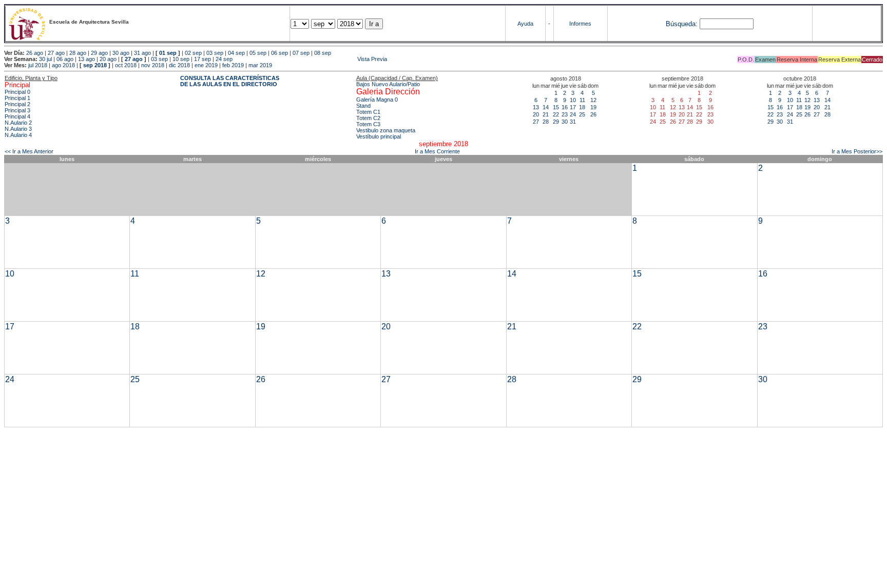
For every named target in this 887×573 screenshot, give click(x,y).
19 (593, 107)
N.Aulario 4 (18, 135)
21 (546, 114)
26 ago (34, 53)
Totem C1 (368, 112)
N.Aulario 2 (18, 123)
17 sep (202, 59)
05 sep (257, 53)
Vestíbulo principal (378, 136)
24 (573, 114)
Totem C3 (368, 124)
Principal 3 (17, 110)
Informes (580, 24)
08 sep (322, 53)
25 (582, 114)
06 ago (64, 59)
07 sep (301, 53)
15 (556, 107)
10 (573, 100)
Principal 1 (17, 98)
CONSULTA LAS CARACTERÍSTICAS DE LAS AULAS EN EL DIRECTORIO (229, 81)
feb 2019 (233, 65)
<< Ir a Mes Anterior (29, 151)
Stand (363, 106)
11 (582, 100)
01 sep (168, 53)
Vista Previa (310, 59)
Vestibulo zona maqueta (385, 130)
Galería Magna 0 (377, 99)
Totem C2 (368, 118)
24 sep (224, 59)
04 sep (236, 53)
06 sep (279, 53)
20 (536, 114)
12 (593, 100)
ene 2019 (206, 65)
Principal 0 (17, 92)
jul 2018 (37, 65)
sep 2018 (95, 65)
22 (556, 114)
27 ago (56, 53)
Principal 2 (17, 104)
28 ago (77, 53)
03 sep (214, 53)
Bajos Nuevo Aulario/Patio (388, 84)
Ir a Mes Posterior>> (857, 151)
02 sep (193, 53)
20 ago (108, 59)
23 (565, 114)
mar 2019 (260, 65)
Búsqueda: (682, 24)
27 (536, 121)
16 (565, 107)
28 (546, 121)
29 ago (99, 53)
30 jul (45, 59)
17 (573, 107)
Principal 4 (17, 116)
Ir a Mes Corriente (437, 151)
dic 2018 (179, 65)
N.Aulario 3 (18, 129)
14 (546, 107)
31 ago (142, 53)
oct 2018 (126, 65)
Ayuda (525, 24)
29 (556, 121)
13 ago (86, 59)
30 (565, 121)
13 (536, 107)
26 (593, 114)
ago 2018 (63, 65)
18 (582, 107)
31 (573, 121)
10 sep (180, 59)
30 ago (120, 53)
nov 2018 (152, 65)
